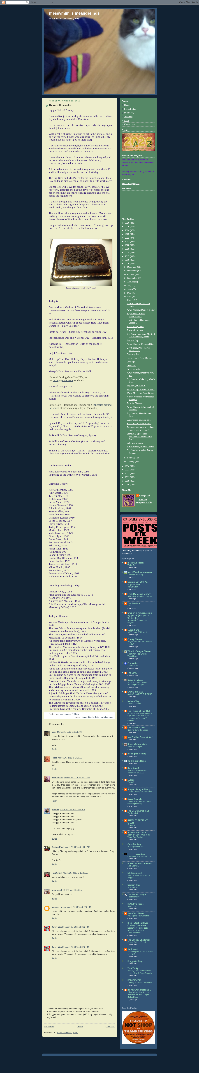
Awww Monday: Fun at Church (140, 447)
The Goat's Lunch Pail (138, 811)
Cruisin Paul (58, 847)
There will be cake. (135, 330)
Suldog (130, 780)
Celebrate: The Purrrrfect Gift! (139, 856)
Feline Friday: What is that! (139, 424)
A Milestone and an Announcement (135, 931)
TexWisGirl (57, 873)
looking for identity (136, 754)
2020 (127, 245)
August (130, 282)
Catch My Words (135, 680)
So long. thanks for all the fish (139, 983)
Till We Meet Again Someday (139, 792)
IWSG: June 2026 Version (138, 632)
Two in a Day (132, 340)
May (129, 293)
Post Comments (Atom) (67, 1033)
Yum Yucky (132, 968)
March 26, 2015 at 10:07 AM (77, 847)
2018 (127, 253)
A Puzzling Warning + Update (139, 596)
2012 (127, 473)
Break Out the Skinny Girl (139, 863)
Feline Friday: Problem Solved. (141, 389)
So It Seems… (133, 866)
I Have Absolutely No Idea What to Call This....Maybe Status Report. (138, 994)
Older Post (110, 1027)
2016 (127, 260)
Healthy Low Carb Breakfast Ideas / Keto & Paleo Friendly (139, 972)
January (131, 461)
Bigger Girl (86, 717)
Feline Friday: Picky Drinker (139, 358)
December (132, 267)
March (130, 300)
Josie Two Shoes (135, 913)
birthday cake (107, 717)
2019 (127, 249)
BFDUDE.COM (134, 980)
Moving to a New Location (138, 916)
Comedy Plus (133, 885)
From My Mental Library (138, 594)
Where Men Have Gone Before (140, 393)
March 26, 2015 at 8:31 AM (69, 732)
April (129, 297)
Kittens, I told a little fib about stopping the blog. (139, 802)
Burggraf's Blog (135, 961)
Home (80, 1027)
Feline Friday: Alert (135, 327)
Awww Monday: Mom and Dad (140, 344)
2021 (127, 241)
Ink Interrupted (134, 873)
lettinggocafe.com (63, 380)
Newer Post (49, 1027)
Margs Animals (134, 799)
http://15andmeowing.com (140, 572)
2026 (127, 223)
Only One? (131, 365)
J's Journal (132, 949)
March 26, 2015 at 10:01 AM (77, 778)
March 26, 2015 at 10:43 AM (75, 873)
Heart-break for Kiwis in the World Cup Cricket (138, 836)
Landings (131, 362)
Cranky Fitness (134, 639)
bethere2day (133, 701)
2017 (127, 256)
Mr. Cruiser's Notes (136, 761)
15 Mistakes (132, 666)
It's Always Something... (139, 990)
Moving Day (132, 887)
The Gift (130, 782)
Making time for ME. (135, 847)
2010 (127, 481)
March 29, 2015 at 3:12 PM (77, 927)
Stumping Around (134, 354)
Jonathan (128, 117)
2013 (127, 470)
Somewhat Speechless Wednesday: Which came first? (139, 436)
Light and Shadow (135, 443)
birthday (96, 717)
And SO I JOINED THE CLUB (139, 694)
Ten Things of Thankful (138, 711)
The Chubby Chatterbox (138, 940)
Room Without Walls (137, 744)
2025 (127, 227)
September (132, 278)
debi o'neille (57, 778)
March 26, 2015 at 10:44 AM (69, 890)
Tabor (54, 758)
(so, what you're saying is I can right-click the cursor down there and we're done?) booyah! (140, 717)
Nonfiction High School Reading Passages (137, 683)
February (131, 458)
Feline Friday (130, 109)
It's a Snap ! (133, 768)
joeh (54, 890)
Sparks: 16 (132, 906)
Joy (128, 606)
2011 (127, 477)
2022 (127, 238)
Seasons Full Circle (136, 832)
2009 (127, 485)
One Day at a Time (136, 728)
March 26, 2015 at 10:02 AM (72, 809)
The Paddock (133, 603)
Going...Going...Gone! (136, 942)
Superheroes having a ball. (139, 420)
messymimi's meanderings (74, 13)
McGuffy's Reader (135, 904)
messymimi (144, 495)
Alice (126, 121)
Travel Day (132, 656)
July (129, 285)
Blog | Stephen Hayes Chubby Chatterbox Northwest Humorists (137, 925)
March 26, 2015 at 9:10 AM (70, 758)
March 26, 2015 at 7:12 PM (79, 907)
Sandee (55, 809)
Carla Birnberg (134, 844)
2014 (127, 466)
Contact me (129, 124)
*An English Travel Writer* (140, 737)
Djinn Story (129, 113)
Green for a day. (134, 369)
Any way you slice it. (136, 386)
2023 (127, 234)
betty (54, 732)
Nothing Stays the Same (137, 730)
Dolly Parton (132, 587)
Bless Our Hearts (135, 563)
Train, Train (132, 565)
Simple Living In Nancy (138, 789)
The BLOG (132, 673)
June (129, 289)
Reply (54, 749)
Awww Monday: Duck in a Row (140, 310)
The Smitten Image (136, 894)
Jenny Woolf (58, 927)
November (132, 271)
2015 (127, 264)
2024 (127, 230)
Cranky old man (135, 692)
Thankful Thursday (135, 575)
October (131, 274)
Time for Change (134, 403)
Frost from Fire (133, 897)
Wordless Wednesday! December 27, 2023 (136, 771)
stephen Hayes (59, 907)
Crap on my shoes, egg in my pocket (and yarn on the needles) (139, 615)
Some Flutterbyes (134, 747)
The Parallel (132, 813)
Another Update (134, 704)
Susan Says (133, 630)
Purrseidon (132, 663)
